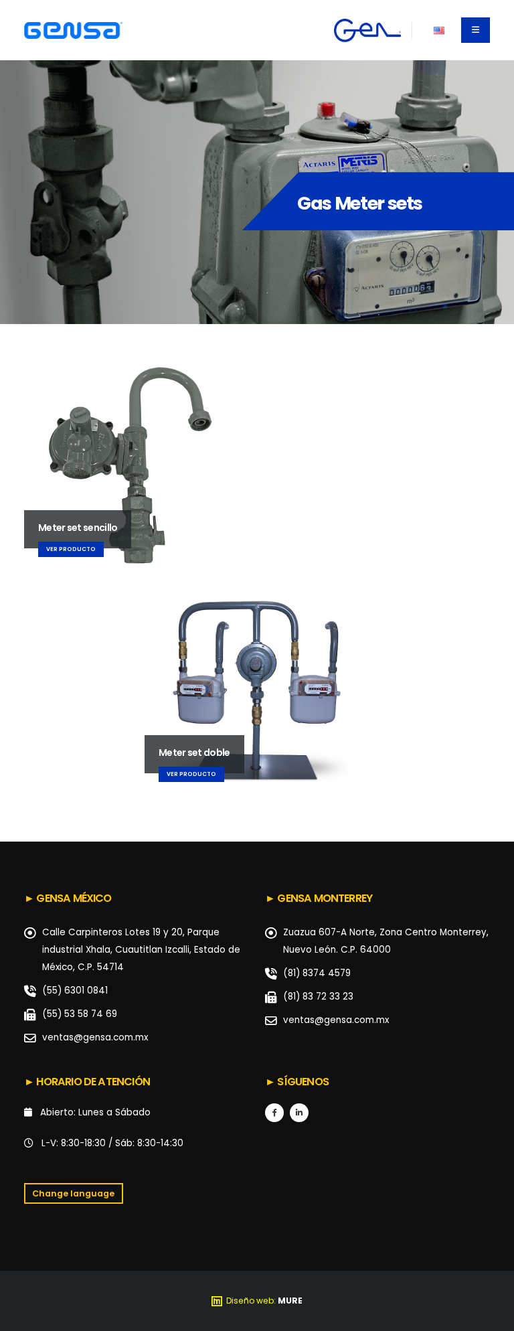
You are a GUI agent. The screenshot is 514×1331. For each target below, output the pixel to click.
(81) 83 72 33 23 (318, 996)
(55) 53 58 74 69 (79, 1014)
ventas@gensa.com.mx (95, 1037)
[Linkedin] (299, 1112)
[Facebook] (274, 1112)
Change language (73, 1193)
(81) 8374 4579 (317, 973)
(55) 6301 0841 (75, 990)
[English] (439, 30)
